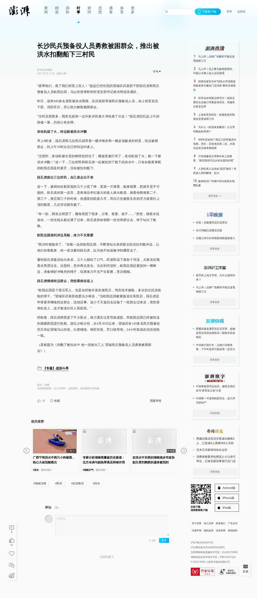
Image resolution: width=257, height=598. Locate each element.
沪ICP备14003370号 (202, 542)
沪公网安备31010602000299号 (208, 547)
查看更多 (215, 248)
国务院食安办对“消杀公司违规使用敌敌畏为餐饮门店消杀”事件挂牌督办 (214, 85)
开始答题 (215, 413)
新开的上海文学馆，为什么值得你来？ (215, 277)
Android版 (229, 487)
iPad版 (227, 507)
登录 (229, 11)
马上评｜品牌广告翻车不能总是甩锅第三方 (215, 289)
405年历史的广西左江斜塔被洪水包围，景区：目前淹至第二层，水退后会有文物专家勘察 (214, 144)
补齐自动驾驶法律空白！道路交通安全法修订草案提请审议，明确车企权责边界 (214, 102)
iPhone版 (228, 497)
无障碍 (241, 11)
